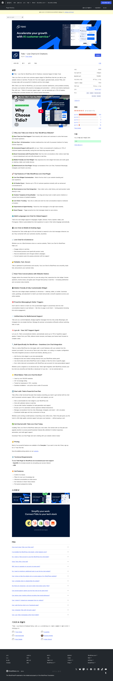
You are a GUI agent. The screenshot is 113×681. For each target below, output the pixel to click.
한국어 (22, 671)
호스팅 (7, 660)
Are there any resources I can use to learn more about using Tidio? (31, 586)
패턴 (28, 662)
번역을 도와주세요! (69, 12)
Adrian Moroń (48, 639)
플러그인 (29, 660)
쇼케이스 (29, 655)
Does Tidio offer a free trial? (20, 561)
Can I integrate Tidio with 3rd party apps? (24, 610)
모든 (100, 128)
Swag (69, 662)
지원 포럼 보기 (78, 145)
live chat (94, 96)
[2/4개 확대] (48, 495)
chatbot (91, 93)
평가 (23, 63)
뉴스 (7, 657)
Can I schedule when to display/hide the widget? (26, 581)
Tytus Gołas (28, 56)
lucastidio (46, 632)
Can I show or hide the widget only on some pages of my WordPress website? (34, 576)
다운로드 (98, 55)
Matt (90, 657)
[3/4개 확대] (68, 495)
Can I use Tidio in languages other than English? (25, 615)
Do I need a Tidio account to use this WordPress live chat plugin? (30, 557)
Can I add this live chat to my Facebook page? (25, 605)
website (36, 451)
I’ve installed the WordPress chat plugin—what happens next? (29, 552)
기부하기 (70, 660)
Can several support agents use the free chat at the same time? (30, 590)
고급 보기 (77, 100)
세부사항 (16, 63)
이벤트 (69, 657)
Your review (77, 128)
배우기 (48, 655)
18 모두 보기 (98, 89)
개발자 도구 (50, 660)
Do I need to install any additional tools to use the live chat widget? (31, 571)
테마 (28, 657)
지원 (100, 63)
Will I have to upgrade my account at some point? (26, 566)
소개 (7, 655)
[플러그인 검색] (22, 17)
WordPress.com (92, 655)
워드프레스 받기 (106, 2)
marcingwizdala (19, 635)
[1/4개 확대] (28, 495)
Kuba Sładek (18, 639)
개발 (35, 63)
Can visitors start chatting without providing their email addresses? (31, 595)
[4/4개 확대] (68, 506)
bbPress (90, 660)
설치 (29, 63)
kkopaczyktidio (48, 635)
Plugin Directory (10, 7)
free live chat (97, 93)
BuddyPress (91, 662)
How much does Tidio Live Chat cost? (23, 547)
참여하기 (69, 655)
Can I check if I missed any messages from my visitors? (27, 600)
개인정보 (8, 662)
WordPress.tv (51, 662)
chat (88, 93)
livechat (98, 96)
